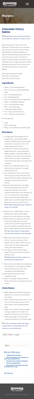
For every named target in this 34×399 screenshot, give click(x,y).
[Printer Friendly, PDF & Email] (11, 334)
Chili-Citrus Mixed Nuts (13, 363)
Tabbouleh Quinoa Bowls (13, 355)
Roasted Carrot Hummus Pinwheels (17, 361)
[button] (27, 4)
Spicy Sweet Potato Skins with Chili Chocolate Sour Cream (16, 366)
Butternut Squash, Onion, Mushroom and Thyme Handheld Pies (16, 358)
